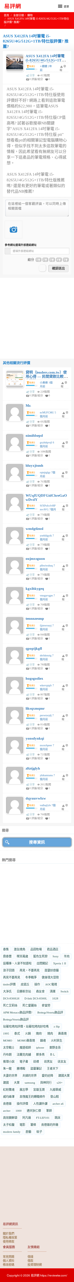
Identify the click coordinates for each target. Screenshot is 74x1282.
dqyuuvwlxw (36, 798)
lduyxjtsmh (34, 465)
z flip (57, 1026)
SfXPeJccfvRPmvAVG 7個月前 (48, 509)
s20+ (59, 1082)
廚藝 (28, 1131)
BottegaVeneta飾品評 (50, 1012)
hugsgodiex (34, 678)
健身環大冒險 (50, 977)
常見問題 (8, 1256)
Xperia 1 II (59, 963)
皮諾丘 (25, 984)
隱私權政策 (10, 1237)
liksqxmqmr (35, 708)
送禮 (36, 1061)
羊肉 (66, 956)
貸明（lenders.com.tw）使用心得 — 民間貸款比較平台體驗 (46, 376)
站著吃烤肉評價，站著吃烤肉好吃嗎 (26, 1026)
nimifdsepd (34, 436)
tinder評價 (9, 984)
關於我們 (8, 1233)
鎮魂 (43, 1040)
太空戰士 (8, 1047)
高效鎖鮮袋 (10, 1117)
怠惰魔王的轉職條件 (32, 1096)
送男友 (48, 1061)
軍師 (49, 1110)
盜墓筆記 (36, 1068)
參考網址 (21, 245)
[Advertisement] (37, 315)
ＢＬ (52, 1054)
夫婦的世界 (29, 1075)
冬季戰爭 (31, 977)
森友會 (40, 991)
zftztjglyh (33, 768)
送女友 (62, 1061)
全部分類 (18, 15)
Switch (64, 991)
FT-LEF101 (43, 1117)
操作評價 (22, 1103)
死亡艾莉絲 (10, 1005)
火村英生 (56, 1040)
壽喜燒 (62, 1033)
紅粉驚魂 (8, 1089)
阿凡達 (26, 1117)
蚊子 (39, 1131)
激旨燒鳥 (19, 949)
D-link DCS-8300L (35, 998)
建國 (6, 1082)
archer (6, 1110)
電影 (22, 1124)
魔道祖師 (25, 1047)
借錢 (30, 1256)
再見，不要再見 (29, 970)
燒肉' (39, 1033)
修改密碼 (8, 1264)
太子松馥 (8, 1124)
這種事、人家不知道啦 (17, 963)
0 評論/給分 (36, 79)
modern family (11, 1131)
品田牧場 (36, 949)
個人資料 (8, 1260)
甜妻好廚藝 (52, 970)
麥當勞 (46, 1005)
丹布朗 (7, 1054)
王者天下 (52, 1068)
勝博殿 (21, 1068)
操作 (37, 984)
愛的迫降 (47, 1075)
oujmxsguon (35, 559)
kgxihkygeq (35, 589)
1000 (19, 1110)
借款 (30, 1260)
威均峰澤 (8, 1096)
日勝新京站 (24, 991)
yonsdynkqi (35, 738)
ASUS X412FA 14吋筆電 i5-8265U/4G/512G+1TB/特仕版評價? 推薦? (45, 60)
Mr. (28, 406)
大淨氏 (7, 991)
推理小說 (8, 1061)
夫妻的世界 (10, 1075)
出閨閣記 (42, 963)
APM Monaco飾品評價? (17, 1012)
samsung (30, 1082)
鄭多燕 (40, 1054)
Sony (56, 956)
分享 (32, 75)
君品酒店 (52, 949)
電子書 (24, 1061)
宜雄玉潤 (39, 1089)
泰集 (6, 949)
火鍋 (28, 1033)
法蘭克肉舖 (24, 1054)
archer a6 (58, 1103)
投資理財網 (35, 1264)
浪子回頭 (8, 970)
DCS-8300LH (11, 998)
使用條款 (8, 1241)
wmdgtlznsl (34, 529)
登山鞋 (54, 1096)
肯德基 (7, 1103)
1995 (6, 1033)
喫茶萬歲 (22, 956)
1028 (55, 998)
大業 (17, 1082)
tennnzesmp (35, 619)
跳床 (57, 1117)
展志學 (24, 1089)
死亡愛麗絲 (29, 1005)
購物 (30, 15)
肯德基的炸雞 (49, 1124)
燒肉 (50, 1033)
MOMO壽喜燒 (26, 1040)
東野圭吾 (55, 1047)
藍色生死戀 (40, 956)
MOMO (7, 1040)
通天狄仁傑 (34, 1110)
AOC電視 (51, 984)
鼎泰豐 (7, 956)
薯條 (33, 1124)
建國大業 (64, 1075)
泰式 (17, 1033)
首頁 (6, 15)
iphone (40, 1047)
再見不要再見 (11, 977)
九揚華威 (55, 1089)
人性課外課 (40, 1103)
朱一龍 (7, 1068)
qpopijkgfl (34, 648)
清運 (52, 991)
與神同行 (46, 1082)
